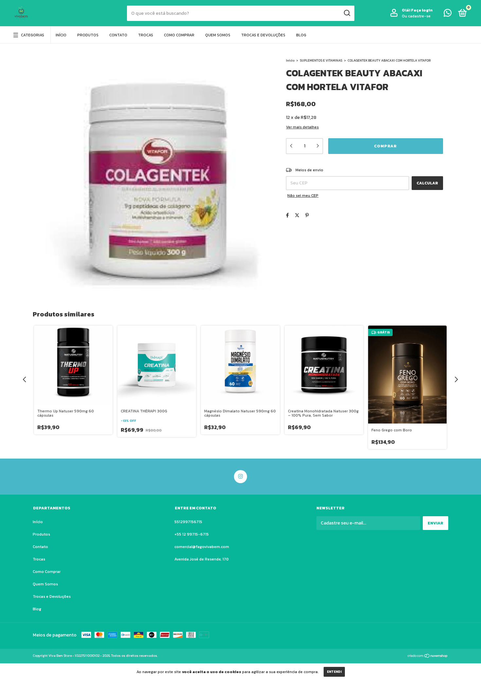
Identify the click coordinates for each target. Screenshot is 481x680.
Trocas (145, 35)
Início (61, 35)
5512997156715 (188, 522)
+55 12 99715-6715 (191, 534)
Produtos (87, 35)
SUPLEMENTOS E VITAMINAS (321, 60)
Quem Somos (217, 35)
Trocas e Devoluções (263, 35)
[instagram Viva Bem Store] (240, 476)
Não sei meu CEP (302, 195)
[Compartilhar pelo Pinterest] (307, 215)
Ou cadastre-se (416, 16)
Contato (118, 35)
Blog (301, 35)
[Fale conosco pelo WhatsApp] (447, 14)
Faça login (422, 10)
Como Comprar (179, 35)
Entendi (334, 671)
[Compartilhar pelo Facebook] (287, 215)
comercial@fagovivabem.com (201, 547)
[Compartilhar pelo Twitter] (297, 215)
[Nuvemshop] (427, 656)
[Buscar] (346, 13)
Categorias (32, 35)
